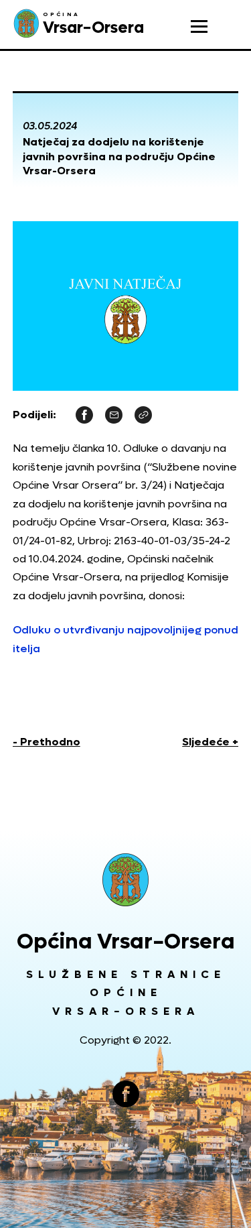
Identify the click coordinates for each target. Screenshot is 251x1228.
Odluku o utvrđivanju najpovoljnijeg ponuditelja (125, 638)
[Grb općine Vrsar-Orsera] (126, 879)
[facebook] (125, 1094)
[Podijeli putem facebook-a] (84, 414)
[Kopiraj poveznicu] (143, 414)
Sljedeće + (210, 741)
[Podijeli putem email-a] (113, 414)
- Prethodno (46, 741)
